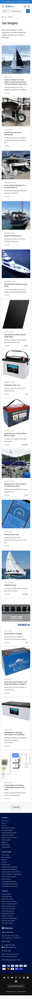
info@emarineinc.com (10, 947)
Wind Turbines (6, 857)
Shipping (4, 842)
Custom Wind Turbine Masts (10, 884)
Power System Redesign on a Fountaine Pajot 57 (14, 186)
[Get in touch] (25, 6)
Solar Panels (5, 855)
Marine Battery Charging (13, 634)
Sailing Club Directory (8, 911)
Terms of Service (7, 960)
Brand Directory (6, 894)
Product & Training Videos (9, 918)
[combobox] (20, 11)
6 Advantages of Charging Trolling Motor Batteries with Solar (14, 787)
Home (5, 17)
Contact (4, 825)
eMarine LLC (13, 991)
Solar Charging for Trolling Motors (11, 874)
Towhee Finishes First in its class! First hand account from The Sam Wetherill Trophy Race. (16, 82)
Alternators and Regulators (9, 869)
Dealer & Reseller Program (9, 837)
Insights (10, 17)
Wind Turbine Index (7, 899)
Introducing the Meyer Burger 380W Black (15, 336)
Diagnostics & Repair (8, 835)
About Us (4, 823)
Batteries (4, 859)
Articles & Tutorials (7, 916)
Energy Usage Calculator (9, 901)
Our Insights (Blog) (7, 923)
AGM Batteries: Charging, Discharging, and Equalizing (14, 734)
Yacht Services (6, 847)
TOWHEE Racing (10, 585)
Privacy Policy (16, 960)
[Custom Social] (16, 981)
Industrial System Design (9, 832)
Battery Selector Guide (8, 906)
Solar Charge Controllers (9, 876)
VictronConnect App (11, 534)
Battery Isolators (6, 879)
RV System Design (7, 830)
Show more (16, 807)
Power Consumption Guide (9, 904)
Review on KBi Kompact (12, 236)
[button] (3, 6)
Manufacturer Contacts (8, 908)
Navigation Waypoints (8, 913)
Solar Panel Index (7, 896)
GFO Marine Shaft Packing (9, 886)
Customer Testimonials (8, 920)
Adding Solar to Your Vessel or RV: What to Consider (15, 485)
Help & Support (6, 840)
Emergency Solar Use (12, 385)
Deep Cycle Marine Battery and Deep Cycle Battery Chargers (15, 683)
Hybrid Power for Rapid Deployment (12, 133)
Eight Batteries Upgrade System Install (16, 285)
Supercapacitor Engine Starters (11, 872)
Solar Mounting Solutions (9, 881)
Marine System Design (8, 828)
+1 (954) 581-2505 (9, 945)
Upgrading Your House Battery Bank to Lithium (15, 435)
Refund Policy (6, 844)
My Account (5, 820)
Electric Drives (6, 864)
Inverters (4, 862)
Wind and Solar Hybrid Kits (9, 867)
